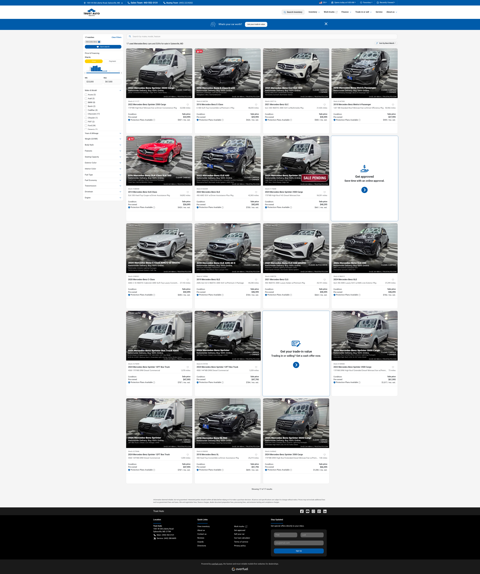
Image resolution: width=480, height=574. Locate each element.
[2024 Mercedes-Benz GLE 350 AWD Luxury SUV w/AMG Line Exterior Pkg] (365, 248)
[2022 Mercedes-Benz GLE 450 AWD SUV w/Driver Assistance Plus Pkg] (228, 161)
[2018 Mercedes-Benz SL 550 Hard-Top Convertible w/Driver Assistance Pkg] (228, 423)
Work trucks (329, 12)
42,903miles (253, 195)
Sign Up (299, 551)
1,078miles (185, 370)
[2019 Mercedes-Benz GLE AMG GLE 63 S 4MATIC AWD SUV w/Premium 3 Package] (228, 248)
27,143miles (185, 283)
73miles (392, 370)
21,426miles (322, 108)
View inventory (203, 526)
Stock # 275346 (133, 451)
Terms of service (241, 542)
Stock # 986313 (339, 276)
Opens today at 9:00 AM (344, 2)
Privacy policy (240, 546)
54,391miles (322, 195)
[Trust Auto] (91, 12)
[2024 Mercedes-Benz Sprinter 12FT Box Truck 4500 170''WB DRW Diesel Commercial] (159, 336)
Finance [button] (345, 12)
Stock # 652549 (202, 189)
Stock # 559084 (339, 364)
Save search (105, 47)
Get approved (239, 530)
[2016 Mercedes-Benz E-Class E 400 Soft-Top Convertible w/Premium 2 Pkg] (228, 73)
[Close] (326, 23)
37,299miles (390, 283)
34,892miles (185, 195)
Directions (201, 546)
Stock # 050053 (202, 451)
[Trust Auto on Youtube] (307, 511)
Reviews (200, 538)
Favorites (367, 2)
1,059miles (185, 458)
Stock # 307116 (270, 101)
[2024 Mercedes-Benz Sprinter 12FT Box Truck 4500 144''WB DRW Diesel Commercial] (228, 336)
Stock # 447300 (339, 101)
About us (201, 530)
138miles (323, 458)
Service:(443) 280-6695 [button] (166, 538)
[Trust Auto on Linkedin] (324, 511)
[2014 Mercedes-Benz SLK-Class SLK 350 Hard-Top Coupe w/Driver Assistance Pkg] (159, 161)
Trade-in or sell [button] (362, 12)
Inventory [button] (313, 12)
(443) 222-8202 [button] (186, 3)
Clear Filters (116, 37)
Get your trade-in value (256, 24)
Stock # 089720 (270, 276)
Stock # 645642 (270, 451)
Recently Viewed (387, 2)
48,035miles (253, 108)
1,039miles (254, 370)
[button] (104, 3)
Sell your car (239, 534)
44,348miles (253, 283)
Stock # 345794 (202, 101)
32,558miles (185, 108)
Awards (200, 542)
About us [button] (390, 12)
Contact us (201, 534)
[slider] (84, 72)
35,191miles (322, 283)
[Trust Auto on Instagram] (312, 511)
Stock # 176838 (270, 189)
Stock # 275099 (133, 364)
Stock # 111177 (133, 101)
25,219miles (253, 458)
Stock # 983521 (133, 276)
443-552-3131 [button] (151, 2)
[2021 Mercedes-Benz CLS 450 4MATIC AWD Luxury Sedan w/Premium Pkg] (296, 248)
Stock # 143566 (202, 276)
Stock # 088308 (133, 189)
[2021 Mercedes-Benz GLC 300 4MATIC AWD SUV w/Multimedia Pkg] (296, 73)
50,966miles (390, 108)
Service (379, 12)
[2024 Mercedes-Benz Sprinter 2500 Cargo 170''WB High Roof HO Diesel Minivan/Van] (296, 161)
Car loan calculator (242, 538)
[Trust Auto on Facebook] (301, 511)
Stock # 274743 (202, 364)
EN (324, 2)
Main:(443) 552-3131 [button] (165, 535)
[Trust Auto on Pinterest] (318, 511)
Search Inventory (294, 12)
